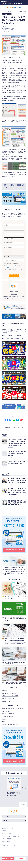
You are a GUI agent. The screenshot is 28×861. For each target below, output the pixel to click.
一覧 (14, 427)
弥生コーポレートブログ (8, 698)
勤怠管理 (4, 719)
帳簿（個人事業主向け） (8, 714)
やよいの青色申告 (6, 28)
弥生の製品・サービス (11, 11)
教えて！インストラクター (8, 29)
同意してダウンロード (14, 275)
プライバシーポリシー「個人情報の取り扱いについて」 (14, 266)
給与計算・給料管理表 (7, 716)
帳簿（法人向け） (6, 711)
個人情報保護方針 (6, 839)
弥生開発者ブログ (6, 701)
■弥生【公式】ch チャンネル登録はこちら (14, 335)
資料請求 (21, 858)
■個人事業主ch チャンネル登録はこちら (13, 338)
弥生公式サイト (6, 690)
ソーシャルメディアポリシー (9, 836)
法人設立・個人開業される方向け (10, 724)
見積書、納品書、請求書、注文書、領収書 (13, 708)
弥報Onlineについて (7, 828)
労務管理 (4, 722)
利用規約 (4, 831)
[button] (4, 787)
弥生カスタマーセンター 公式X (10, 696)
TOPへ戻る (23, 804)
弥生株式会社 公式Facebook (9, 693)
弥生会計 (13, 28)
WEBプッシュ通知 (7, 833)
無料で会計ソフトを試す (7, 858)
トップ (3, 11)
